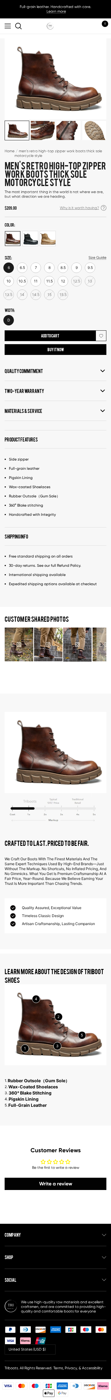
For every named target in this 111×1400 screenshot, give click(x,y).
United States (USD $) (27, 1349)
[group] (19, 644)
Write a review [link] (55, 1184)
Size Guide (97, 257)
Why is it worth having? (79, 208)
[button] (101, 645)
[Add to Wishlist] (101, 336)
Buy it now (55, 349)
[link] (19, 26)
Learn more (56, 11)
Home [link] (9, 151)
